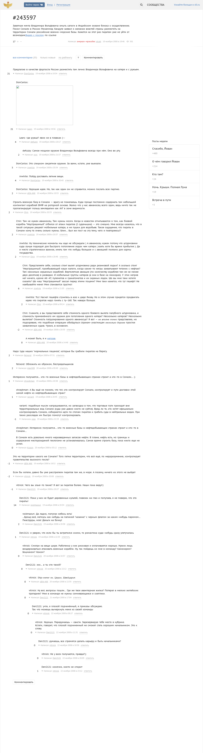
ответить (63, 73)
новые (47, 57)
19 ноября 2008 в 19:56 (45, 129)
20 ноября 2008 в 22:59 (60, 581)
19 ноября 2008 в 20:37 (47, 234)
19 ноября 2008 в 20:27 (48, 489)
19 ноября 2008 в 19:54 (46, 73)
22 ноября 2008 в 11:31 (67, 632)
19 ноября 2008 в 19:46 (113, 41)
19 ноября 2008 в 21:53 (48, 419)
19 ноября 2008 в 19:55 (48, 193)
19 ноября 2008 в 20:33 (41, 212)
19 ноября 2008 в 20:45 (53, 180)
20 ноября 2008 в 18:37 (54, 556)
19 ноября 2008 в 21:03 (53, 288)
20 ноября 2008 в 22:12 (55, 569)
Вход (50, 4)
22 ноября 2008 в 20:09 (73, 658)
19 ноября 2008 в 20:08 (43, 476)
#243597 (24, 17)
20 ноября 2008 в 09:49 (47, 368)
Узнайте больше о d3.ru (187, 4)
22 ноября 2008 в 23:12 (71, 671)
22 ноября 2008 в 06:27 (62, 613)
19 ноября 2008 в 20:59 (54, 329)
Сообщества (155, 4)
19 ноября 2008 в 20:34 (47, 167)
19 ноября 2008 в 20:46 (47, 256)
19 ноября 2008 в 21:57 (50, 155)
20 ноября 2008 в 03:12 (46, 447)
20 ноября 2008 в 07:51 (44, 355)
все (25, 57)
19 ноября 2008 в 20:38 (47, 381)
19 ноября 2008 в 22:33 (49, 537)
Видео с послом (34, 35)
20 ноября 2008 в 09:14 (53, 304)
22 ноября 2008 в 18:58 (68, 645)
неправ (51, 338)
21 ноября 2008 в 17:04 (61, 597)
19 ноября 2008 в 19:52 (45, 463)
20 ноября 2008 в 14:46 (57, 342)
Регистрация (63, 4)
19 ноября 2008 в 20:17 (50, 142)
